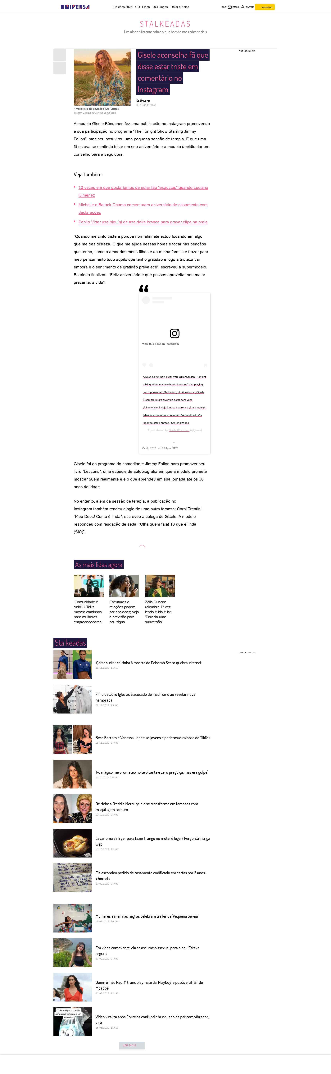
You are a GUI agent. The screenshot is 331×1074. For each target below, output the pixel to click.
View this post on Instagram (160, 343)
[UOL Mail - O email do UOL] (233, 7)
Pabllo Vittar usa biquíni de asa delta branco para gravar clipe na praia (143, 222)
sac (223, 7)
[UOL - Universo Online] (92, 7)
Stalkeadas (165, 24)
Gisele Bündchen (179, 430)
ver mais (129, 1045)
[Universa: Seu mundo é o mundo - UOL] (75, 7)
